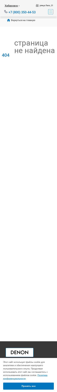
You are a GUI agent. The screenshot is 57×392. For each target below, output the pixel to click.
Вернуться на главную (23, 20)
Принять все (29, 386)
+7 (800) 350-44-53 (22, 12)
